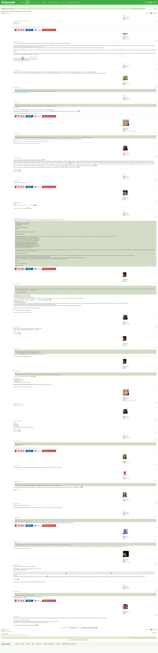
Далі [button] (156, 13)
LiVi (123, 609)
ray (123, 80)
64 (127, 536)
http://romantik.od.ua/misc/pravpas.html (21, 92)
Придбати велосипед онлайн (73, 2)
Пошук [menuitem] (134, 8)
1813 (127, 197)
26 (127, 65)
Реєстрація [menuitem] (138, 8)
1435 (127, 477)
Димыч (124, 534)
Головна (22, 2)
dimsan (124, 195)
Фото (38, 2)
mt (123, 277)
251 (127, 279)
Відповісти (3, 13)
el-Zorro (124, 557)
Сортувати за (79, 627)
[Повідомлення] (13, 41)
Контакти (62, 2)
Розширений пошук (156, 8)
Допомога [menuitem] (10, 8)
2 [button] (152, 629)
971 (127, 559)
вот (15, 107)
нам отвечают (17, 445)
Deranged (124, 475)
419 (127, 128)
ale (123, 63)
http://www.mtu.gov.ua (62, 137)
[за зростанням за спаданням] (91, 627)
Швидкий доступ (5, 8)
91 (127, 82)
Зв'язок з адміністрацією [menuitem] (135, 637)
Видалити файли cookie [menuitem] (144, 637)
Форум (27, 2)
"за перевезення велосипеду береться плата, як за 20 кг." (38, 111)
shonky (124, 34)
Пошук (154, 8)
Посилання (44, 2)
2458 (127, 97)
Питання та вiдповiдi (53, 2)
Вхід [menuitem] (142, 8)
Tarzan (15, 133)
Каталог (33, 2)
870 (127, 461)
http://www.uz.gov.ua (79, 137)
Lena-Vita (124, 150)
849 (127, 36)
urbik (123, 95)
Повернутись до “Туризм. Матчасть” (7, 631)
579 (127, 611)
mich (123, 459)
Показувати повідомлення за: (65, 627)
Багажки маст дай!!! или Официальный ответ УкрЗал (16, 11)
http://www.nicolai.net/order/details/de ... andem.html (23, 205)
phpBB (76, 639)
